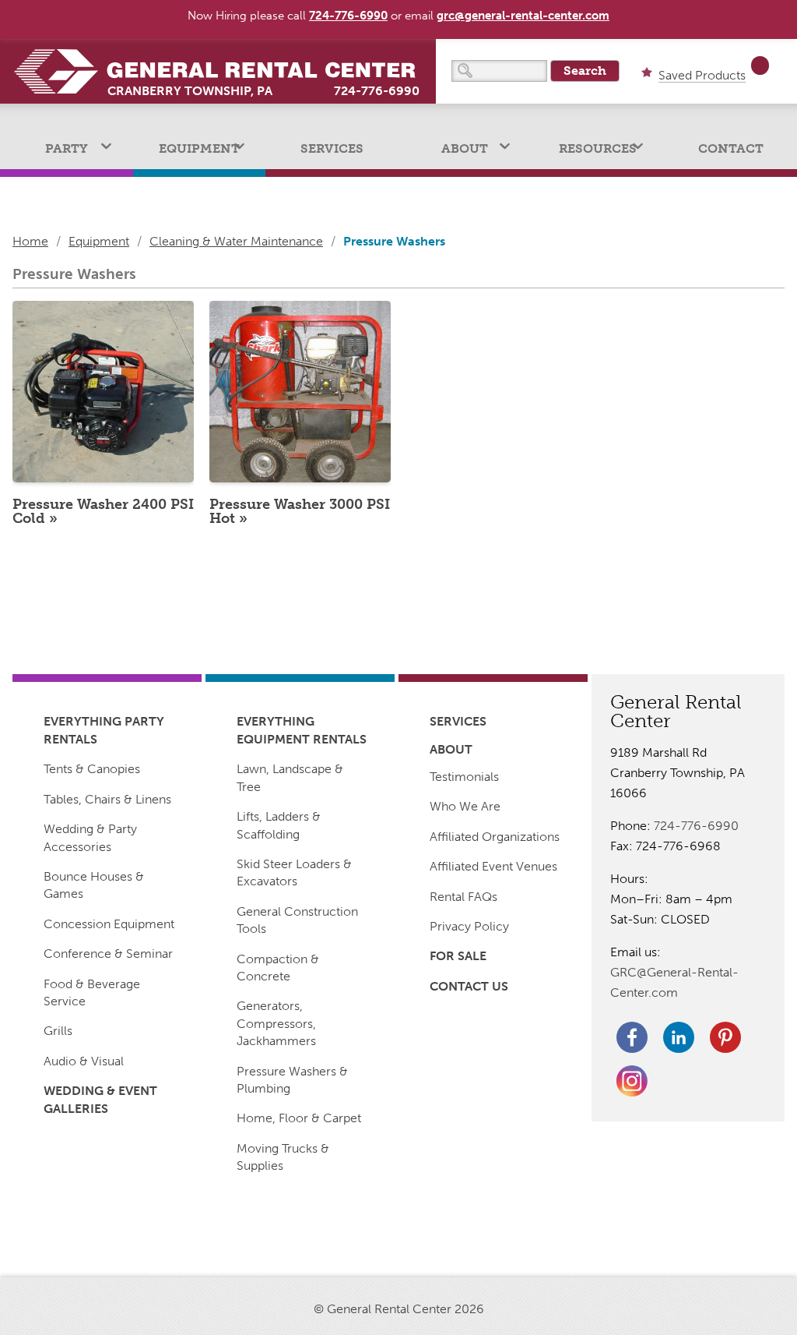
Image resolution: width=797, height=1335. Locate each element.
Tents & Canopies (92, 768)
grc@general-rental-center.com (523, 16)
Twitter (632, 1081)
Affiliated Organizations (495, 836)
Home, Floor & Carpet (299, 1118)
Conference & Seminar (108, 953)
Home (30, 241)
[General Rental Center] (224, 71)
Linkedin (678, 1037)
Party (66, 148)
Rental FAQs (463, 896)
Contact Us (469, 986)
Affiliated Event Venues (493, 866)
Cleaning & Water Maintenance (236, 241)
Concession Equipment (109, 923)
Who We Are (465, 806)
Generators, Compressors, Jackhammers (276, 1023)
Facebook (632, 1037)
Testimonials (464, 776)
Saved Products (702, 76)
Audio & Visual (84, 1061)
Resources (598, 148)
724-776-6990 (377, 90)
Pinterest (725, 1037)
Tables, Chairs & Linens (107, 799)
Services (331, 148)
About (464, 148)
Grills (58, 1030)
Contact (731, 148)
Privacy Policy (469, 926)
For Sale (458, 955)
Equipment (199, 148)
